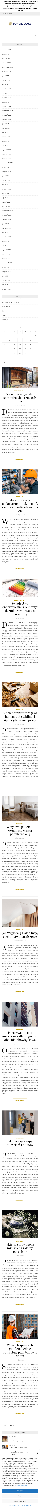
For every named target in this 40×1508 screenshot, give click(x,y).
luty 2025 (5, 93)
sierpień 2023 (6, 171)
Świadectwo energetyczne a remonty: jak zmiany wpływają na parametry (20, 608)
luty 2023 (5, 198)
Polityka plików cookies (14, 1505)
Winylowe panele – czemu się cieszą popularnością (20, 830)
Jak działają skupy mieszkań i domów (20, 1143)
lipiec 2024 (5, 124)
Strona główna (7, 13)
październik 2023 (7, 163)
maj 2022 (5, 232)
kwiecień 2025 (6, 89)
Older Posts (8, 1425)
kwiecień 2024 (6, 137)
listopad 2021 (6, 258)
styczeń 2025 (6, 98)
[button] (37, 1453)
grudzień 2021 (6, 254)
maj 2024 (5, 132)
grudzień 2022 (6, 206)
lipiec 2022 (5, 224)
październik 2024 (7, 111)
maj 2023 (5, 185)
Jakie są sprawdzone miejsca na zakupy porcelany (20, 1248)
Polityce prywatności (21, 1485)
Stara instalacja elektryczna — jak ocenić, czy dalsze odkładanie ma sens (20, 505)
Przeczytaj (20, 459)
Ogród (4, 315)
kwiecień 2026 (6, 50)
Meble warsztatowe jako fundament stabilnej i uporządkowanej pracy (20, 716)
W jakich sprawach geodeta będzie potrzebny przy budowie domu (20, 1350)
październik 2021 (7, 263)
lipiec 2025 (5, 76)
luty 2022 (5, 245)
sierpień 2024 (6, 119)
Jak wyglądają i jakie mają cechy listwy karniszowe (20, 934)
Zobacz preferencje (20, 1501)
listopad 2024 (6, 106)
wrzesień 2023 (7, 167)
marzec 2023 (6, 193)
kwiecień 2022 (6, 237)
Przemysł (5, 320)
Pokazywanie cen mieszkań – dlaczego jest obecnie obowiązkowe (20, 1036)
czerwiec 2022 (6, 228)
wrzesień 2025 (7, 71)
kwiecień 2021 (6, 289)
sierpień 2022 (6, 219)
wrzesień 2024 (7, 115)
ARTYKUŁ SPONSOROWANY (11, 302)
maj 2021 (5, 285)
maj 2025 (5, 84)
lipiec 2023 (5, 176)
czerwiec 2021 (6, 280)
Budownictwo (6, 307)
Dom (3, 311)
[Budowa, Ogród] (20, 24)
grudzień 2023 (6, 154)
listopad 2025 (6, 63)
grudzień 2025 (6, 58)
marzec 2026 (6, 54)
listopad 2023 (6, 158)
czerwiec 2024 (6, 128)
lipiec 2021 (5, 276)
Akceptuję (20, 1491)
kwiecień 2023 (6, 189)
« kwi (3, 362)
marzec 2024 (6, 141)
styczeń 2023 (6, 202)
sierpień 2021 (6, 272)
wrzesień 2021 (7, 267)
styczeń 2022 (6, 250)
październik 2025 (7, 67)
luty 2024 (5, 145)
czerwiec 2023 (6, 180)
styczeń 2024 (6, 150)
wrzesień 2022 (7, 215)
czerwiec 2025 (6, 80)
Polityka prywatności (26, 1505)
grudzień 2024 (6, 102)
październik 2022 (7, 211)
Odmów (20, 1496)
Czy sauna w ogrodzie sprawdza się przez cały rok (20, 397)
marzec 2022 (6, 241)
